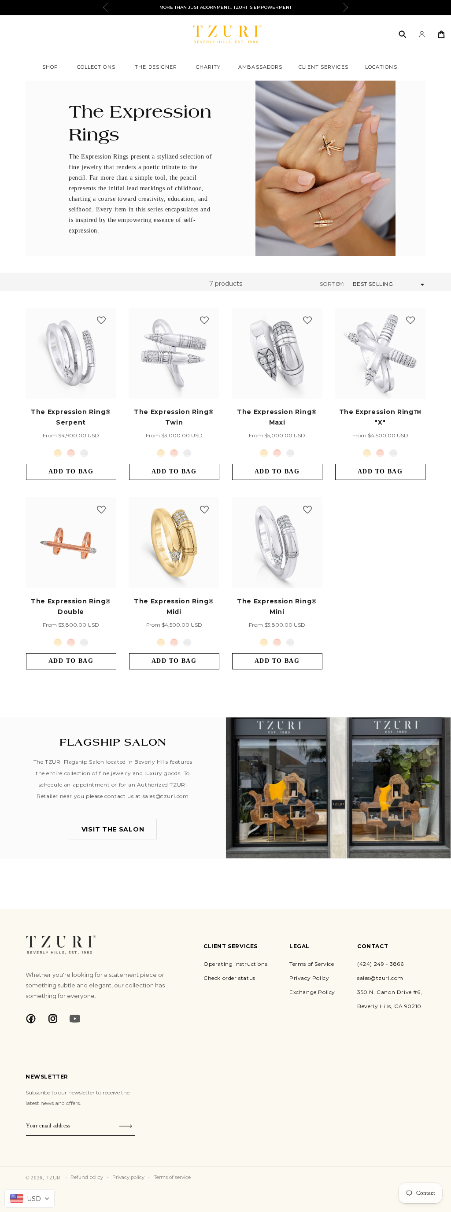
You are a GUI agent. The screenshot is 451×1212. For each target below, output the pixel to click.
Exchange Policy (312, 992)
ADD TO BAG (70, 471)
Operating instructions (235, 964)
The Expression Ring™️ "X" (380, 417)
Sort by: (332, 284)
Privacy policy (128, 1177)
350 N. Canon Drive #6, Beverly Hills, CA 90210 (389, 999)
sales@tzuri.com (380, 978)
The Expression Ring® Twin (174, 417)
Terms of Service (311, 964)
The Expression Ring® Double (71, 606)
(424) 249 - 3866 (380, 964)
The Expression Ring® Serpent (71, 417)
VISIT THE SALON (112, 829)
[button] (50, 67)
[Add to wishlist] (101, 321)
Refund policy (86, 1177)
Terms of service (172, 1177)
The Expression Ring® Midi (174, 606)
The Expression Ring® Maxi (277, 417)
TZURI (54, 1178)
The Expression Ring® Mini (277, 606)
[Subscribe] (125, 1126)
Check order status (229, 978)
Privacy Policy (309, 978)
